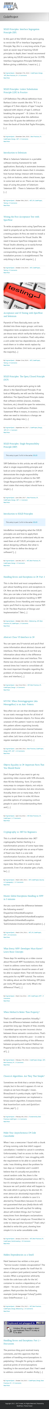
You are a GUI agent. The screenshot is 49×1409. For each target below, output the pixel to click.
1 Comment (13, 430)
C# (16, 75)
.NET (5, 75)
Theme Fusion (28, 1406)
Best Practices (11, 75)
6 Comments (21, 687)
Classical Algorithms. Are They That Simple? (24, 1076)
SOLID (35, 455)
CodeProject (34, 73)
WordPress (20, 1406)
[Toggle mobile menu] (44, 3)
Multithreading (15, 1241)
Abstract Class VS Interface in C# (19, 637)
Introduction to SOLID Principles (18, 513)
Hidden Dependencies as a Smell (19, 1254)
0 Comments (23, 75)
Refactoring (32, 621)
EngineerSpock (9, 73)
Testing (6, 203)
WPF (9, 751)
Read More (7, 78)
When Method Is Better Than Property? (22, 1012)
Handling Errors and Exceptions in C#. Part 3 (24, 577)
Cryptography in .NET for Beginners (20, 832)
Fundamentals (33, 1117)
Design (40, 73)
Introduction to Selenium (15, 152)
